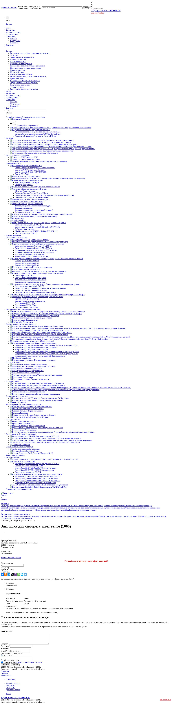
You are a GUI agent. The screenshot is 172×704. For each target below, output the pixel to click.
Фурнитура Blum (17, 87)
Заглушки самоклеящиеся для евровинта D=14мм (83, 516)
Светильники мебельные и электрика (25, 81)
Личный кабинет (12, 683)
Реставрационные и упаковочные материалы (28, 76)
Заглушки (14, 55)
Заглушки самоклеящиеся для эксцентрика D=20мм (123, 516)
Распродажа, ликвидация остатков (24, 89)
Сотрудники (15, 41)
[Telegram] (25, 574)
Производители (12, 34)
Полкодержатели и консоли (21, 74)
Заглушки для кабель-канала (20, 518)
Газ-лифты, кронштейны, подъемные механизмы (29, 53)
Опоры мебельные (17, 70)
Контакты (9, 45)
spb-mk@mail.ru (97, 13)
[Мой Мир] (8, 574)
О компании (10, 36)
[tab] (88, 583)
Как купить (10, 30)
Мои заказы (10, 686)
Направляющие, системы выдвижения (25, 68)
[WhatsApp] (18, 574)
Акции (8, 28)
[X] (12, 574)
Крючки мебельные (18, 62)
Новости (13, 39)
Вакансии (14, 43)
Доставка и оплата (13, 32)
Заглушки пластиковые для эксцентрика (47, 516)
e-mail (104, 561)
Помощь (4, 673)
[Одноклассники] (5, 574)
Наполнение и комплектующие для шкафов (27, 66)
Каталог (9, 24)
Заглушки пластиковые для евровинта (16, 516)
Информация (6, 675)
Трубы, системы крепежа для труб (24, 83)
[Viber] (15, 574)
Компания (5, 671)
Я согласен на (23, 662)
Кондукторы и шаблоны (20, 85)
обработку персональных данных (28, 662)
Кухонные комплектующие (21, 64)
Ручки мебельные (17, 79)
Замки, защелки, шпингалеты (22, 57)
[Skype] (22, 574)
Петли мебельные (17, 72)
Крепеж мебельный (18, 59)
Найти (9, 113)
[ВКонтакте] (2, 574)
